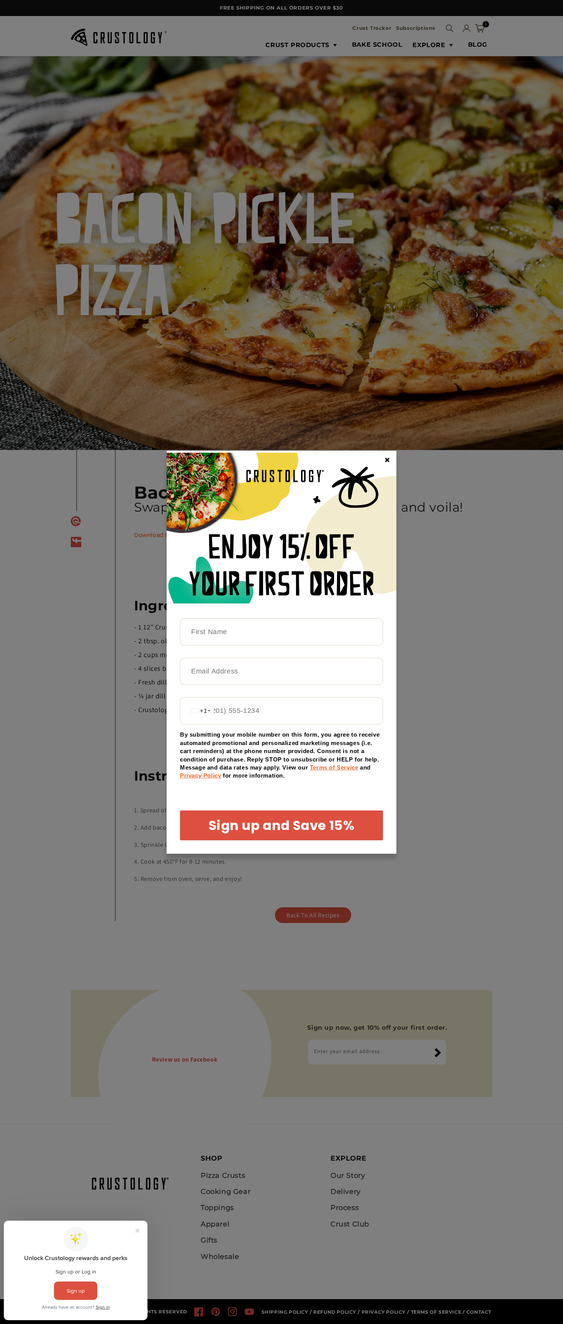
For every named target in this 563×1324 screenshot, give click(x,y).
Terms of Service (334, 767)
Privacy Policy (200, 775)
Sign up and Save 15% (282, 825)
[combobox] (197, 711)
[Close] (387, 460)
